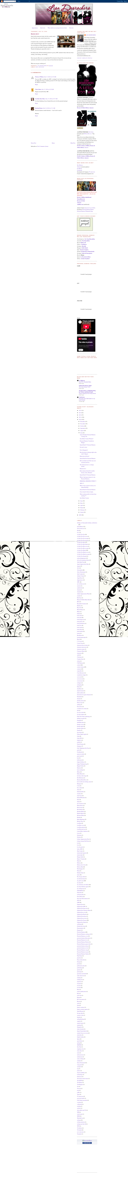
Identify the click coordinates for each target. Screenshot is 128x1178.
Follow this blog (87, 1142)
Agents (78, 566)
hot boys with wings (81, 776)
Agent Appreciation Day (83, 564)
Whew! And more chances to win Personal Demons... (87, 478)
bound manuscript (81, 637)
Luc (78, 845)
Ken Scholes (80, 809)
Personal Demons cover (82, 936)
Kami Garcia (80, 805)
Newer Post (33, 143)
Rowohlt (84, 246)
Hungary (79, 783)
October (82, 426)
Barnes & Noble (81, 201)
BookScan (79, 635)
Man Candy (80, 851)
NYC (78, 900)
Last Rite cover (80, 825)
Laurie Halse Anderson (82, 831)
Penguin (79, 930)
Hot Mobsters (80, 778)
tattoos (78, 1070)
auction (79, 586)
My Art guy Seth (81, 876)
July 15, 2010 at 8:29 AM (48, 89)
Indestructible (80, 791)
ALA (78, 568)
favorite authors (80, 714)
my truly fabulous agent (82, 886)
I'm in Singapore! (84, 450)
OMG (78, 902)
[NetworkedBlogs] (87, 1140)
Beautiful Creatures (81, 603)
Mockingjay (80, 869)
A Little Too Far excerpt (82, 538)
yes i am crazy (80, 1132)
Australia (79, 592)
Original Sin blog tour (82, 908)
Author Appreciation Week (83, 594)
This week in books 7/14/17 (84, 387)
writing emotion (81, 1122)
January (82, 512)
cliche (78, 661)
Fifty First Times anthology (83, 716)
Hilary (78, 772)
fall (78, 710)
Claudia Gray (80, 659)
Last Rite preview (81, 829)
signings (79, 1025)
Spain (78, 1039)
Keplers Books (80, 813)
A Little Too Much (81, 550)
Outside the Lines (81, 926)
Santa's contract (80, 1007)
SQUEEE (79, 1045)
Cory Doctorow (80, 673)
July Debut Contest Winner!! (86, 438)
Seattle (78, 1017)
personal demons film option (83, 938)
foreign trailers (80, 728)
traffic (78, 1092)
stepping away (80, 1049)
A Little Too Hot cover (82, 546)
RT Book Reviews (88, 133)
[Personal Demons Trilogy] (86, 190)
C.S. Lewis (79, 641)
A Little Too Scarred (82, 556)
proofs (78, 963)
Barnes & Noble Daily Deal (83, 599)
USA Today (91, 132)
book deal (79, 617)
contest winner (80, 667)
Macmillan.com (81, 199)
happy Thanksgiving (82, 764)
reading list (79, 979)
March (82, 507)
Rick (78, 989)
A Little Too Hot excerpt (83, 548)
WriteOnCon (80, 1118)
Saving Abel (80, 1013)
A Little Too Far (81, 534)
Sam (78, 1005)
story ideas (79, 1051)
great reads (79, 756)
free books (79, 732)
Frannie (79, 730)
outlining (79, 924)
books (78, 633)
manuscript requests (81, 853)
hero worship (80, 770)
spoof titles (79, 1041)
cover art (79, 677)
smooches (79, 1035)
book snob (79, 627)
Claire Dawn (38, 89)
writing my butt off (81, 1124)
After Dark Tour (80, 562)
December (82, 421)
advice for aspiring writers (83, 560)
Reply (36, 84)
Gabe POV (79, 738)
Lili (78, 843)
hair (78, 758)
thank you (79, 1076)
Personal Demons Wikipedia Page (85, 211)
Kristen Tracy (80, 821)
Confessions (82, 397)
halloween (79, 760)
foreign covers (80, 724)
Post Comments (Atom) (42, 146)
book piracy (80, 621)
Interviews (42, 28)
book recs (79, 625)
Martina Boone (39, 108)
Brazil (78, 639)
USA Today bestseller (82, 1100)
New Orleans (80, 896)
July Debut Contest (84, 498)
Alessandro (79, 570)
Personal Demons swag (82, 950)
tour (78, 1090)
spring (78, 1043)
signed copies (80, 1023)
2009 (80, 515)
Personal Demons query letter (84, 944)
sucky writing (80, 1058)
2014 (80, 410)
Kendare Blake (80, 811)
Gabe (78, 736)
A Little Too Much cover (83, 552)
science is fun (80, 1015)
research (79, 983)
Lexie (78, 833)
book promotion (81, 623)
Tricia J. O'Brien (39, 77)
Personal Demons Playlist (83, 942)
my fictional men (81, 878)
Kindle (78, 817)
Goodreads (79, 170)
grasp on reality (80, 754)
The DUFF (79, 1080)
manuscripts (80, 855)
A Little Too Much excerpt (83, 554)
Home (53, 143)
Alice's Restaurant (81, 572)
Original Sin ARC (81, 906)
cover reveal (80, 679)
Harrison (79, 768)
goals (78, 750)
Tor (78, 1086)
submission (79, 1057)
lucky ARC (79, 849)
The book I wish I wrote (82, 1078)
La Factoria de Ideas (85, 257)
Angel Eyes (79, 578)
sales (78, 1003)
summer (79, 1060)
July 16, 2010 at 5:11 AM (49, 108)
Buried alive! (83, 468)
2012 (80, 415)
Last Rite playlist (81, 827)
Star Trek (79, 1047)
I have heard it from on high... (87, 492)
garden (78, 742)
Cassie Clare (80, 643)
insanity (79, 793)
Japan (78, 801)
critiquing (79, 685)
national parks (80, 894)
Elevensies (79, 706)
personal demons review (82, 948)
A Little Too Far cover (82, 536)
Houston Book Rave (82, 780)
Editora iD (83, 242)
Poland (78, 962)
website (79, 1108)
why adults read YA (81, 1110)
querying (79, 971)
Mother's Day (80, 873)
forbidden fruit (80, 722)
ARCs (78, 582)
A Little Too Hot (81, 542)
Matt (78, 861)
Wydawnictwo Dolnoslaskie (87, 251)
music (78, 875)
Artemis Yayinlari (85, 258)
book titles (79, 629)
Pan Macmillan (86, 241)
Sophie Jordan (80, 1037)
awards (78, 596)
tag (78, 1068)
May (81, 503)
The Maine (79, 1082)
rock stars (79, 995)
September (83, 428)
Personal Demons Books (88, 209)
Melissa (79, 863)
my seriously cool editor (82, 884)
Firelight (79, 720)
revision (79, 987)
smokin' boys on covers (82, 1033)
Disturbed (79, 696)
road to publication (81, 991)
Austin (78, 590)
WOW (78, 1116)
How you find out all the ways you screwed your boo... (88, 461)
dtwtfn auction (80, 700)
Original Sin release (81, 916)
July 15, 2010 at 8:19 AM (50, 77)
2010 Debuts (80, 526)
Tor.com (79, 1088)
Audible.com (80, 204)
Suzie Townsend (81, 1062)
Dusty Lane (79, 702)
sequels (79, 1021)
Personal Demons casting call (84, 934)
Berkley (79, 605)
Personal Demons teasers (83, 952)
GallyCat (79, 740)
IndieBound (88, 197)
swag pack (79, 1064)
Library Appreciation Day (83, 839)
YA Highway (82, 380)
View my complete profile (84, 58)
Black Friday (80, 609)
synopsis (79, 1066)
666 (78, 530)
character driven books (82, 645)
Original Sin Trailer (81, 922)
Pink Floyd (79, 956)
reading (79, 977)
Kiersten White (80, 815)
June (81, 501)
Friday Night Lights (81, 734)
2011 (80, 417)
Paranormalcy (80, 928)
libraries (79, 837)
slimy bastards (80, 1029)
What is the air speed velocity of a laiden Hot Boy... (88, 486)
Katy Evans (79, 807)
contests (79, 669)
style (78, 1053)
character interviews (81, 647)
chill (78, 655)
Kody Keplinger (81, 819)
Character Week (80, 651)
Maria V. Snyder (81, 859)
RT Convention (80, 999)
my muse (79, 882)
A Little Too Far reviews (82, 540)
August (82, 430)
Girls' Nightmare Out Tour (83, 748)
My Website (80, 165)
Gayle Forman (80, 744)
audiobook (79, 588)
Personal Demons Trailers (83, 954)
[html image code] (87, 95)
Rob (78, 993)
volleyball (79, 1104)
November (82, 423)
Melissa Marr (80, 867)
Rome (78, 997)
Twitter (78, 167)
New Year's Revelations (82, 898)
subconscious (80, 1055)
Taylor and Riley (81, 1072)
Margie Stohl (80, 857)
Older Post (72, 143)
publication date (81, 965)
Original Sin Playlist (82, 914)
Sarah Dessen (80, 1011)
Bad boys (79, 598)
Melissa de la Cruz (81, 865)
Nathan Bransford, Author (85, 385)
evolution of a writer (82, 708)
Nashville (79, 892)
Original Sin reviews (82, 918)
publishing (79, 967)
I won (78, 785)
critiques (79, 683)
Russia (78, 1001)
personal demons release (82, 946)
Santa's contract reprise (82, 1009)
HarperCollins (80, 766)
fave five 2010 (80, 712)
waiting (79, 1106)
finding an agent (81, 718)
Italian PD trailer (81, 797)
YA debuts (79, 1128)
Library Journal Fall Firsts (83, 841)
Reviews (71, 28)
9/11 (78, 532)
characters (79, 653)
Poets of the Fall (81, 960)
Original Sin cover (81, 912)
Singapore (79, 1027)
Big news (79, 607)
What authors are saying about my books (57, 28)
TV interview (92, 172)
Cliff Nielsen (80, 663)
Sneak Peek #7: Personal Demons (87, 445)
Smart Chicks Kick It (82, 1031)
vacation (79, 1102)
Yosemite (79, 1134)
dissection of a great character (84, 694)
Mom (78, 871)
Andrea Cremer (80, 576)
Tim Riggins (80, 1084)
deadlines (79, 688)
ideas (78, 789)
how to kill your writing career (84, 781)
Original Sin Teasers (81, 920)
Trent (78, 1094)
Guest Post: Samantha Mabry (85, 382)
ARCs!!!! (82, 483)
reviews (79, 985)
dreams (78, 698)
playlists (79, 958)
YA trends (79, 1130)
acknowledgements (81, 558)
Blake (78, 611)
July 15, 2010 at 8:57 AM (51, 98)
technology (79, 1074)
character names (81, 649)
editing (78, 704)
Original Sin (80, 904)
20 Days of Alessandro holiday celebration (87, 523)
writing (78, 1120)
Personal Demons (81, 932)
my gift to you (80, 880)
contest (78, 665)
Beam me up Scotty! (84, 456)
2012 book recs (80, 528)
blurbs (78, 613)
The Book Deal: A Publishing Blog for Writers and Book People (87, 391)
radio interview (80, 975)
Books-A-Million (81, 197)
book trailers (80, 631)
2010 (80, 419)
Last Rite (79, 823)
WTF (78, 1126)
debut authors (80, 692)
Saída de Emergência (87, 253)
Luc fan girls (80, 847)
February (82, 510)
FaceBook (79, 168)
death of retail (80, 690)
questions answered (81, 973)
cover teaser (80, 681)
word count (79, 1114)
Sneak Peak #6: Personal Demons (87, 458)
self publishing (80, 1019)
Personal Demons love (82, 940)
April (81, 505)
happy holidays (80, 762)
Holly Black (80, 774)
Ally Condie (80, 574)
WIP (78, 1112)
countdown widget (81, 675)
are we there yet (80, 584)
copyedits (79, 671)
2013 (80, 412)
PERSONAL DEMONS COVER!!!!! (88, 481)
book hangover (80, 619)
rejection (79, 981)
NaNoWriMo (80, 890)
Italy (78, 799)
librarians (79, 835)
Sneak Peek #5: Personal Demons (87, 475)
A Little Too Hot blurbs (82, 544)
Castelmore (84, 244)
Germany (79, 746)
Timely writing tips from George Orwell (87, 393)
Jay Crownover (80, 803)
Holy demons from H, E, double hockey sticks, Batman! (87, 471)
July (81, 433)
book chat (79, 615)
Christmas (79, 657)
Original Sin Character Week (83, 910)
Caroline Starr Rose (40, 98)
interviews (79, 795)
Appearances (35, 28)
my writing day (80, 888)
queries (78, 969)
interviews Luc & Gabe (89, 208)
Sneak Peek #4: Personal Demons (87, 489)
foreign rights (80, 726)
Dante (78, 686)
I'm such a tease (83, 447)
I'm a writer (79, 787)
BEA (78, 601)
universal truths (80, 1098)
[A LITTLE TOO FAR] (87, 126)
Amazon (79, 202)
